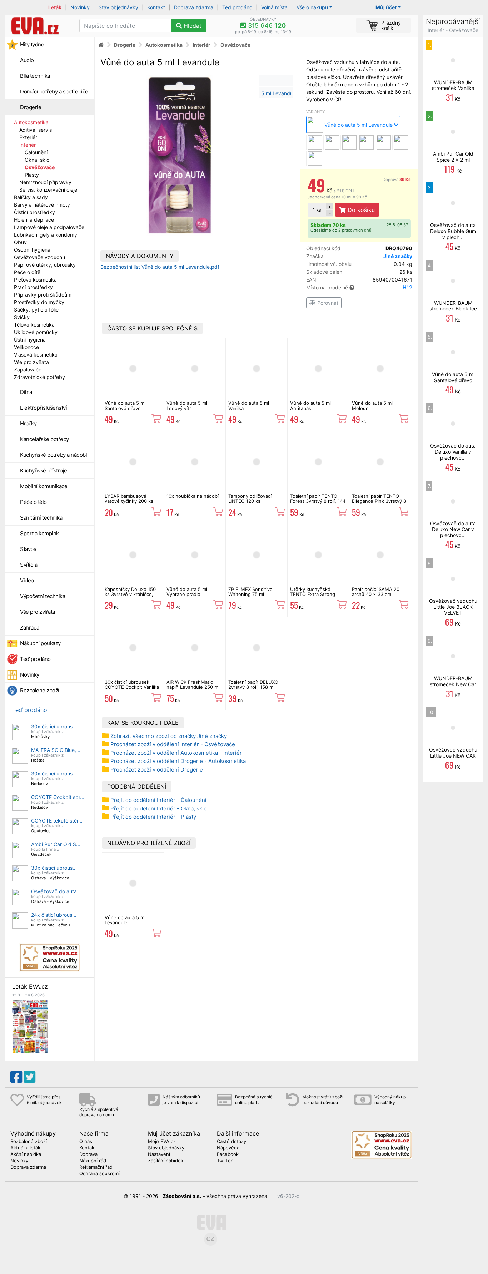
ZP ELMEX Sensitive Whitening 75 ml (250, 591)
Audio (27, 60)
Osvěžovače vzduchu (39, 257)
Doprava (397, 179)
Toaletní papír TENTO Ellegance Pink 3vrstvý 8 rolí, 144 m (379, 501)
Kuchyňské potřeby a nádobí (53, 454)
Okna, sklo (37, 160)
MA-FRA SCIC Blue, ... (56, 750)
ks (317, 210)
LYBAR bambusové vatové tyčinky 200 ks (129, 498)
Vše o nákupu (312, 7)
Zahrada (29, 627)
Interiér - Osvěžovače (453, 30)
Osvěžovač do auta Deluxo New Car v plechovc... (453, 529)
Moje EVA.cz (162, 1141)
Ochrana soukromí (99, 1173)
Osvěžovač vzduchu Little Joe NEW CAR (453, 753)
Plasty (32, 175)
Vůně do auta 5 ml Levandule (125, 920)
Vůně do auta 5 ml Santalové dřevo (125, 405)
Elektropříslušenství (43, 407)
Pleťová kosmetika (35, 280)
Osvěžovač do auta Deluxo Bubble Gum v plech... (453, 231)
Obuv (20, 242)
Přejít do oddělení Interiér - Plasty (153, 816)
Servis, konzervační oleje (48, 190)
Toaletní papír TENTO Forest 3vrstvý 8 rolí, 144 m (317, 501)
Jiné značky (397, 256)
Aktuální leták (25, 1148)
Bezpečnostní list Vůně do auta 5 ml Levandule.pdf (159, 267)
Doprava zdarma (193, 7)
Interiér (27, 145)
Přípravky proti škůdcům (42, 295)
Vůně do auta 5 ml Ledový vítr (186, 405)
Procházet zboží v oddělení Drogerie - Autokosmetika (178, 761)
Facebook (228, 1154)
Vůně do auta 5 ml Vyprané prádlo (186, 591)
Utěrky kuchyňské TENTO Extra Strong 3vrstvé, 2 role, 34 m (313, 594)
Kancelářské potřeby (44, 439)
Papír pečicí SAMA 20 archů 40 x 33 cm (375, 591)
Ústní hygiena (30, 340)
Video (27, 580)
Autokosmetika (31, 122)
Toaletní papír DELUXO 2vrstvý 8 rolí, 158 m (253, 684)
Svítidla (28, 564)
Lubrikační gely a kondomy (45, 235)
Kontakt (156, 7)
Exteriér (28, 137)
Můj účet (386, 7)
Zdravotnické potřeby (39, 377)
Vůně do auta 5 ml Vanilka (248, 405)
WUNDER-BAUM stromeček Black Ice (453, 306)
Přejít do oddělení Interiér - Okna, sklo (158, 808)
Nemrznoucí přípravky (45, 182)
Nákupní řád (92, 1160)
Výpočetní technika (42, 596)
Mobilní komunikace (43, 486)
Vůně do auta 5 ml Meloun (372, 405)
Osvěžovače (40, 167)
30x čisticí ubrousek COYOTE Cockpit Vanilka (132, 684)
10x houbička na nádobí (192, 496)
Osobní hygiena (32, 250)
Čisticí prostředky (34, 212)
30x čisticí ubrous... (54, 726)
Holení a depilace (34, 220)
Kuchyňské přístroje (43, 470)
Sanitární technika (41, 517)
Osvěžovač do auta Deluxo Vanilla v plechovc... (453, 452)
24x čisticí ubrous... (53, 915)
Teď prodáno (237, 7)
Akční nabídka (25, 1154)
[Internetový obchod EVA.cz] (39, 25)
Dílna (26, 392)
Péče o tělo (33, 502)
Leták (54, 7)
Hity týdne (32, 44)
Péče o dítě (27, 272)
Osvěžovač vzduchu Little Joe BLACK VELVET (453, 607)
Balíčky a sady (31, 197)
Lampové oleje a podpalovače (49, 227)
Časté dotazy (231, 1141)
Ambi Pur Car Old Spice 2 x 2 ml (453, 157)
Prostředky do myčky (39, 302)
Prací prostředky (33, 287)
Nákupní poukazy (40, 643)
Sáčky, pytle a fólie (36, 310)
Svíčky (22, 317)
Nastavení (159, 1154)
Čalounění (36, 152)
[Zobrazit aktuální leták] (30, 1026)
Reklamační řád (96, 1167)
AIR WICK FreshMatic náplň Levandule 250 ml (192, 684)
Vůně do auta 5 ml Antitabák (310, 405)
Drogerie (30, 107)
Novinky (80, 7)
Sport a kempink (39, 533)
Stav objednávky (118, 7)
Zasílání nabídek (165, 1160)
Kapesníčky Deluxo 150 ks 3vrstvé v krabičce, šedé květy (130, 594)
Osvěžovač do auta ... (57, 891)
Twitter (225, 1160)
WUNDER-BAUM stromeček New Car (453, 681)
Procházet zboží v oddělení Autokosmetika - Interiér (176, 752)
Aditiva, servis (35, 130)
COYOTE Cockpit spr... (57, 797)
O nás (85, 1141)
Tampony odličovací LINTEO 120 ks (250, 498)
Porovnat (327, 303)
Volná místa (274, 7)
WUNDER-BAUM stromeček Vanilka (453, 85)
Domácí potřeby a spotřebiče (54, 91)
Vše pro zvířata (31, 362)
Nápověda (228, 1148)
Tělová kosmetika (34, 325)
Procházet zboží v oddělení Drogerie (156, 769)
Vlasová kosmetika (36, 355)
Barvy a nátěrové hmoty (42, 205)
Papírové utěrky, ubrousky (45, 265)
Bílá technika (35, 75)
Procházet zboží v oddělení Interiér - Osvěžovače (172, 744)
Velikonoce (26, 347)
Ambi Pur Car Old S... (55, 844)
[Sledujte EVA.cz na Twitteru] (29, 1077)
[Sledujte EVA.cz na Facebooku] (16, 1077)
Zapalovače (27, 369)
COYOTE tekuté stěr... (57, 821)
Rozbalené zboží (39, 690)
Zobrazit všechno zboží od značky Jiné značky (168, 736)
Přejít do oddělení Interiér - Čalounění (158, 800)
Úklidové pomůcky (36, 332)
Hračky (28, 423)
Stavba (28, 549)
